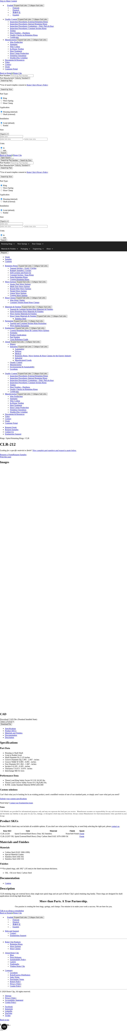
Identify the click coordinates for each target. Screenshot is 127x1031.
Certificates (14, 37)
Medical (18, 353)
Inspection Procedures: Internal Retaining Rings (28, 24)
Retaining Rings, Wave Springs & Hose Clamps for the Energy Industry (43, 356)
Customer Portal (11, 69)
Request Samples (11, 430)
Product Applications (18, 335)
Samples (8, 259)
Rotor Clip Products (13, 942)
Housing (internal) (10, 112)
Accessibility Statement (14, 1000)
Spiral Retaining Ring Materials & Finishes (27, 311)
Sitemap (8, 996)
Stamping (13, 44)
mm (4, 150)
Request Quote (11, 427)
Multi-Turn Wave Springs (20, 286)
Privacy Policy (15, 984)
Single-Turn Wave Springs (20, 284)
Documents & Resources (14, 60)
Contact (8, 64)
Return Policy (15, 982)
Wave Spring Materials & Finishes (23, 314)
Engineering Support (13, 434)
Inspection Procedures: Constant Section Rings (28, 28)
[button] (6, 89)
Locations (14, 369)
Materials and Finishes (13, 733)
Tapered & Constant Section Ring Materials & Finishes (31, 309)
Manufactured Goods (23, 360)
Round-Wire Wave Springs (20, 289)
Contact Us (9, 432)
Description (9, 737)
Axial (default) (8, 123)
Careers (13, 962)
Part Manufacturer (7, 78)
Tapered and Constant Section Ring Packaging (28, 323)
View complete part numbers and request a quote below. (54, 450)
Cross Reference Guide (19, 339)
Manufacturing (10, 40)
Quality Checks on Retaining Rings (24, 35)
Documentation (11, 735)
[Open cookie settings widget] (4, 1027)
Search (3, 153)
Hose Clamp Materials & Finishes (23, 316)
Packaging (24, 249)
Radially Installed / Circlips (20, 270)
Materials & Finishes (8, 249)
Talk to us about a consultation (12, 911)
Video (7, 62)
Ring (5, 98)
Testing (13, 31)
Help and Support (12, 931)
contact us (115, 826)
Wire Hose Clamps (17, 300)
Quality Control (11, 19)
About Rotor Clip (12, 953)
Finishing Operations (18, 56)
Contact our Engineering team (21, 803)
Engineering (37, 249)
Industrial (18, 358)
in (4, 148)
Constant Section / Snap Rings (22, 275)
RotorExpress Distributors (20, 975)
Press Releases (15, 957)
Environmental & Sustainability (22, 367)
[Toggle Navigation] (13, 158)
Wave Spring (8, 101)
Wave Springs (22, 244)
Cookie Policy (15, 986)
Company (9, 970)
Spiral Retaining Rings (19, 277)
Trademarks (14, 964)
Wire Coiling (15, 47)
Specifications (10, 728)
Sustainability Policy (18, 959)
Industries (13, 347)
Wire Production (16, 42)
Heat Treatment (16, 51)
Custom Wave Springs (18, 295)
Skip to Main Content (8, 1)
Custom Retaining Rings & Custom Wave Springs (29, 330)
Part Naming (15, 337)
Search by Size (25, 160)
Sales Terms (14, 977)
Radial (5, 125)
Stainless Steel (20, 319)
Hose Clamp (8, 103)
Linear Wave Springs (18, 293)
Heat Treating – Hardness (20, 33)
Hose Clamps (36, 244)
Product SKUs (10, 731)
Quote (7, 67)
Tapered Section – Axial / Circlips (23, 268)
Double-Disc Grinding (19, 58)
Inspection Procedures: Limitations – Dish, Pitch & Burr (32, 26)
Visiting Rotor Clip (17, 966)
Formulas (13, 333)
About (48, 249)
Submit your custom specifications (13, 799)
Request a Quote (6, 455)
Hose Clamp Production (19, 53)
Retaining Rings (6, 244)
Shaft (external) (9, 114)
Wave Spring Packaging (19, 326)
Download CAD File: (18, 719)
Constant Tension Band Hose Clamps (24, 302)
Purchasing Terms (17, 979)
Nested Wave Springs (18, 291)
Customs (8, 261)
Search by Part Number (9, 160)
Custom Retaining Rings (19, 279)
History (13, 344)
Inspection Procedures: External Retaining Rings (29, 22)
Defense (18, 351)
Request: (4, 253)
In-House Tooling (17, 49)
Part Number (5, 75)
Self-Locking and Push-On (20, 273)
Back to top (4, 1020)
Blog (12, 955)
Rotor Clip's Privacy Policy (37, 85)
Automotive (19, 349)
